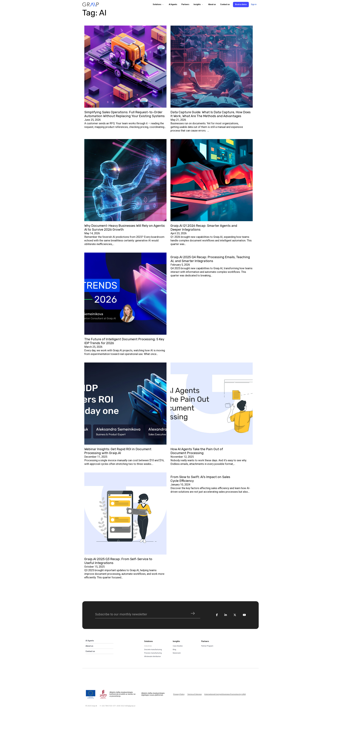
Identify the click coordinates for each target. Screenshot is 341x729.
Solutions (157, 4)
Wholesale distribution (152, 656)
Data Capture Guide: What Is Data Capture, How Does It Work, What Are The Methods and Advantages (210, 114)
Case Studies (178, 646)
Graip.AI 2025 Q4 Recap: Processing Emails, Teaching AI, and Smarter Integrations (210, 259)
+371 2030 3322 (118, 706)
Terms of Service (194, 694)
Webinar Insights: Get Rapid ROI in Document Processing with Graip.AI (117, 451)
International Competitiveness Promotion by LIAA (225, 694)
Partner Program (207, 646)
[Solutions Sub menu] (162, 4)
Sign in (254, 4)
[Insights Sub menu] (202, 4)
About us (212, 4)
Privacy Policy (179, 694)
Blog (174, 649)
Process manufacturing (153, 653)
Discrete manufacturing (153, 649)
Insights (197, 4)
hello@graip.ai (130, 706)
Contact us (225, 4)
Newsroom (177, 653)
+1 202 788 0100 (106, 706)
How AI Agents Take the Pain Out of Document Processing (196, 451)
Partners (185, 4)
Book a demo (241, 4)
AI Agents (173, 4)
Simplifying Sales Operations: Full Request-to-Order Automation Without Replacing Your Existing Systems (124, 114)
